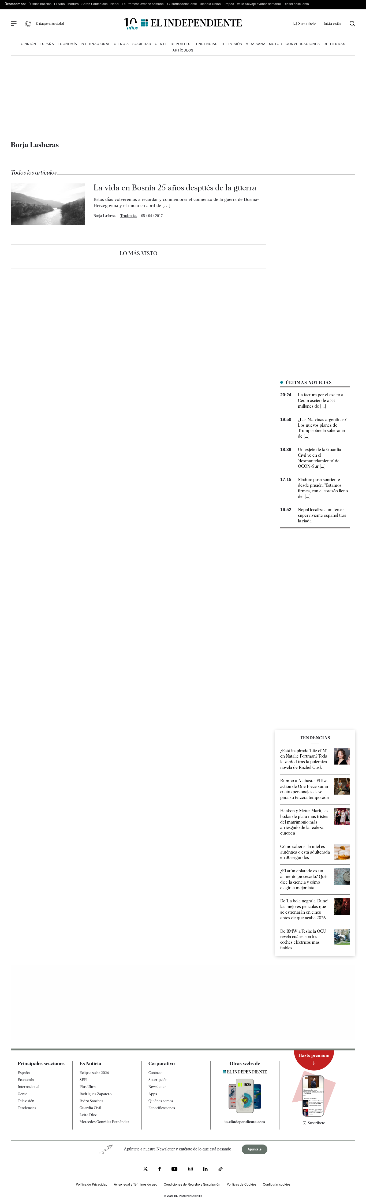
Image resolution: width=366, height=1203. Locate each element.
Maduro (73, 3)
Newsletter (157, 1086)
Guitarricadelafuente (182, 3)
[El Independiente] (183, 23)
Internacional (95, 43)
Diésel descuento (296, 3)
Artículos (183, 50)
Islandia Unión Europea (217, 3)
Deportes (181, 43)
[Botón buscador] (352, 24)
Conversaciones (303, 43)
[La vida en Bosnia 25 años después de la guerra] (48, 204)
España (47, 43)
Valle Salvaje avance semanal (259, 3)
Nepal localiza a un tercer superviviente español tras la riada (322, 515)
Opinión (28, 43)
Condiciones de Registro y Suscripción (192, 1184)
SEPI (84, 1079)
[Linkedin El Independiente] (205, 1169)
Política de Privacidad (91, 1184)
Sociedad (141, 43)
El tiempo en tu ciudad (50, 23)
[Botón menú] (14, 23)
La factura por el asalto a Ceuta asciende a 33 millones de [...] (320, 400)
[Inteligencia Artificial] (245, 1111)
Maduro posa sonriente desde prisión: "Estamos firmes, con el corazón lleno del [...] (323, 488)
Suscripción (157, 1079)
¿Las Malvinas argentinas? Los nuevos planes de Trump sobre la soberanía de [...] (322, 428)
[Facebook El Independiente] (159, 1169)
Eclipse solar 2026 (94, 1073)
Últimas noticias (39, 3)
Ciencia (121, 43)
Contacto (155, 1073)
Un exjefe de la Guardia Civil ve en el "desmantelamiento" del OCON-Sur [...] (319, 458)
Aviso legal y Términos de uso (135, 1184)
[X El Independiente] (145, 1169)
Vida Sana (256, 43)
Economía (67, 43)
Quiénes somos (160, 1101)
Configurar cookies (276, 1184)
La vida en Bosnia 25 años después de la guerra (175, 187)
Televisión (231, 43)
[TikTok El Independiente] (220, 1170)
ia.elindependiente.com (245, 1122)
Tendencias (206, 43)
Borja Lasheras (105, 216)
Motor (275, 43)
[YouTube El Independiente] (174, 1169)
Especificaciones (161, 1108)
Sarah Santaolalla (94, 3)
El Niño (59, 3)
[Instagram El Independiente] (190, 1169)
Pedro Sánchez (91, 1101)
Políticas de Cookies (241, 1184)
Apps (152, 1093)
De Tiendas (334, 43)
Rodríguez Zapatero (95, 1093)
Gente (161, 43)
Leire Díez (88, 1115)
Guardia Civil (90, 1108)
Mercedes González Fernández (104, 1122)
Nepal (114, 3)
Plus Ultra (88, 1086)
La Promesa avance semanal (143, 3)
